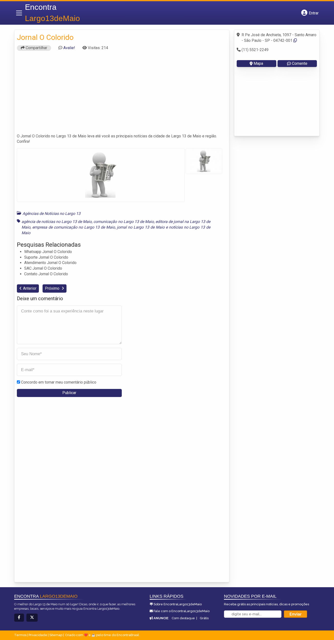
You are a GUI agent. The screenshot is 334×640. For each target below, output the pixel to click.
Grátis (204, 618)
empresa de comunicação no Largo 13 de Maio (73, 227)
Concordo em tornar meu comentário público (58, 382)
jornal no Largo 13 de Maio (141, 227)
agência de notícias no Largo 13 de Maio (57, 221)
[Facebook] (19, 618)
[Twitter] (32, 618)
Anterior (29, 288)
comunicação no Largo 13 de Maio (123, 221)
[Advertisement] (122, 94)
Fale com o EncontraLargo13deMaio (182, 611)
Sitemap (55, 635)
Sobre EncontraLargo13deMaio (178, 604)
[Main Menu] (19, 13)
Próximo (52, 288)
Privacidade (38, 635)
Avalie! (69, 47)
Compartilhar (36, 47)
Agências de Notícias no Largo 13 (51, 213)
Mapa (258, 63)
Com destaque (183, 618)
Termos (20, 635)
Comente (299, 63)
